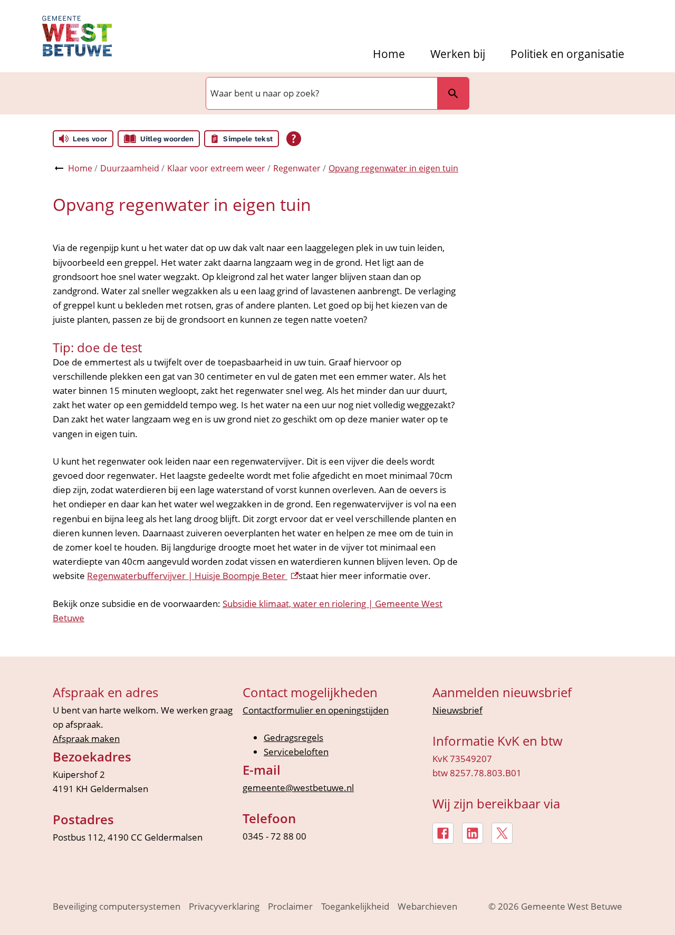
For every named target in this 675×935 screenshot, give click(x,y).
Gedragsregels (293, 737)
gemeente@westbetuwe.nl (298, 788)
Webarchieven (427, 906)
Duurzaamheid (129, 168)
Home (389, 54)
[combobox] (320, 93)
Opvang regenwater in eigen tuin (393, 168)
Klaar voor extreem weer (216, 168)
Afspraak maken (86, 738)
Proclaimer (290, 906)
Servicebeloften (296, 752)
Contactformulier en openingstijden (316, 710)
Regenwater (297, 168)
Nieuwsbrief (457, 710)
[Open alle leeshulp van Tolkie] (293, 138)
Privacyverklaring (224, 906)
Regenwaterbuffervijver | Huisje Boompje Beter (192, 576)
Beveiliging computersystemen (116, 906)
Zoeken (453, 93)
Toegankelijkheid (355, 906)
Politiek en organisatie (567, 54)
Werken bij (457, 54)
